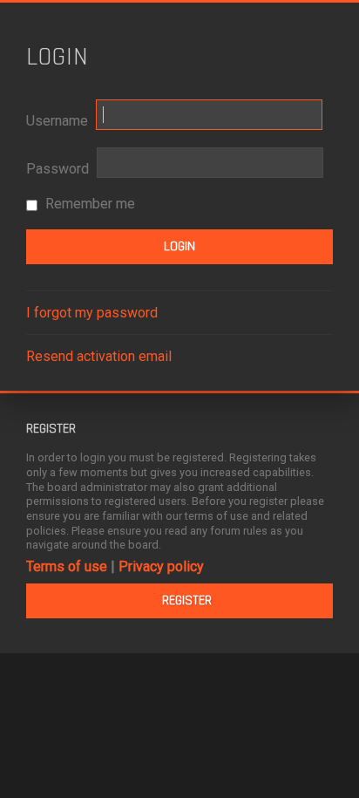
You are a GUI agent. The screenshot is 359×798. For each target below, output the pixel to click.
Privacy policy (161, 566)
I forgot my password (92, 312)
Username (57, 121)
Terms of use (66, 566)
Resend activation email (99, 356)
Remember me (88, 203)
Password (57, 168)
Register (187, 600)
